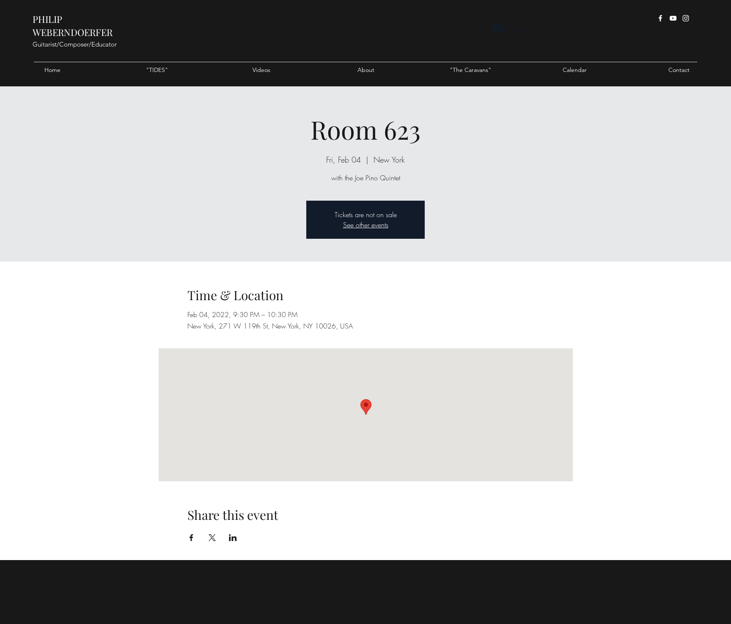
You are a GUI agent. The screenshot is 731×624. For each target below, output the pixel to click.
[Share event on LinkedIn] (233, 537)
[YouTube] (673, 18)
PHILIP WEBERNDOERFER (73, 26)
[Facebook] (660, 18)
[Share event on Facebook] (191, 537)
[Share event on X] (212, 537)
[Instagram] (686, 18)
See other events (365, 224)
